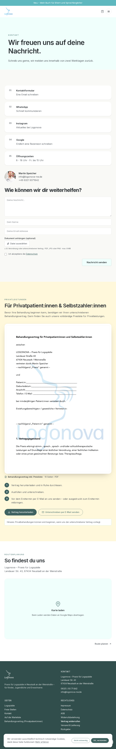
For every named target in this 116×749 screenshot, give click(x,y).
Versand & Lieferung (70, 725)
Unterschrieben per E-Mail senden (62, 512)
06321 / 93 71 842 (69, 688)
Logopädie (10, 705)
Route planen (101, 644)
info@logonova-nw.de (30, 176)
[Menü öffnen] (108, 11)
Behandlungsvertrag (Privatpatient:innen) (24, 721)
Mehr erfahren (42, 742)
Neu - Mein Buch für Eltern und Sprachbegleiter (58, 2)
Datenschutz (32, 254)
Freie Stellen (10, 709)
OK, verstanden (100, 740)
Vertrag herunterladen (22, 512)
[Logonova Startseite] (8, 11)
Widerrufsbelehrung (70, 717)
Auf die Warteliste (13, 717)
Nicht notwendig (81, 740)
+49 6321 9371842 (29, 180)
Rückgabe (65, 729)
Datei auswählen (18, 243)
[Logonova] (9, 674)
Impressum (66, 705)
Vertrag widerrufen (70, 721)
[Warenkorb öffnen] (102, 11)
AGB (63, 713)
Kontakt (8, 713)
